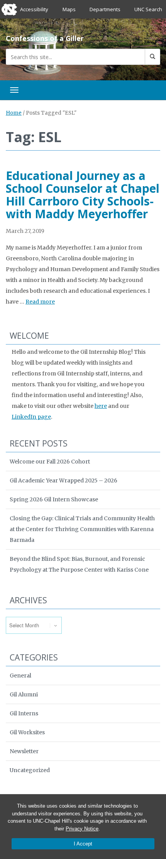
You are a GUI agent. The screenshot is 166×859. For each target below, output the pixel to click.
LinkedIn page (31, 416)
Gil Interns (24, 713)
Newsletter (24, 751)
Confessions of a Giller (45, 38)
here (101, 405)
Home (14, 113)
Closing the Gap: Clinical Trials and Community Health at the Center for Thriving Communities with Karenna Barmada (82, 529)
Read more (40, 301)
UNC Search (148, 9)
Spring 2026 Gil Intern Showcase (54, 499)
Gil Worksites (27, 732)
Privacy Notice (82, 829)
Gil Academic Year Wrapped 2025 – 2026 (63, 480)
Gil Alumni (24, 694)
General (20, 675)
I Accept (83, 844)
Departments (105, 9)
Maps (69, 9)
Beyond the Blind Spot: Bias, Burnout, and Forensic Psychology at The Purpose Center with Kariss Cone (79, 564)
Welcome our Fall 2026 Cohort (50, 461)
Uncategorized (30, 770)
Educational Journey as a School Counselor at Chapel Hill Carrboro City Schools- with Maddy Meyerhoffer (82, 195)
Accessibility (34, 9)
